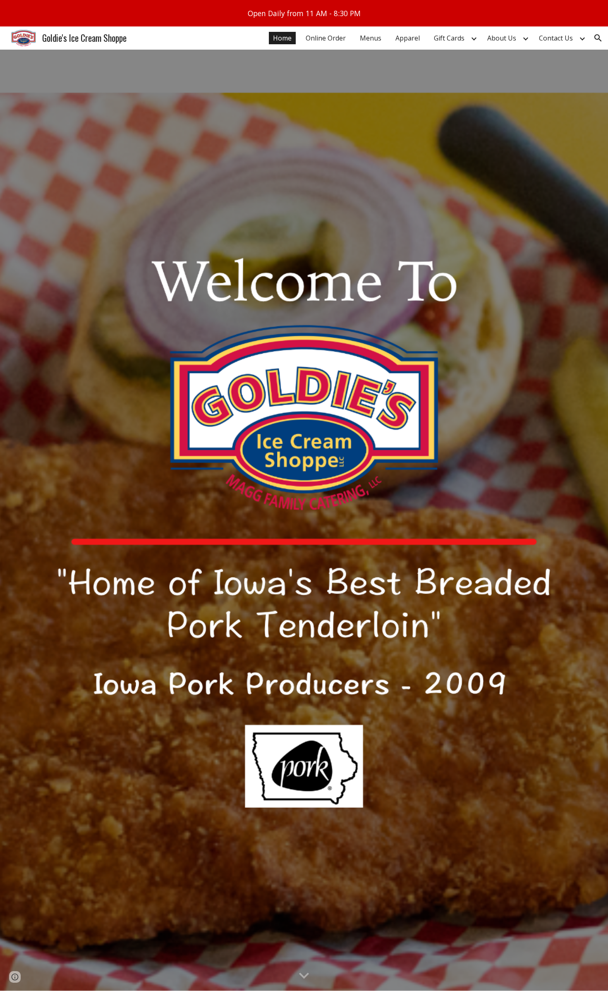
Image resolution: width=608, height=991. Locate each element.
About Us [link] (501, 38)
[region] (304, 13)
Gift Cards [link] (449, 38)
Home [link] (282, 38)
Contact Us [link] (556, 38)
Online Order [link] (326, 38)
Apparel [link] (407, 38)
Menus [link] (370, 38)
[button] (598, 38)
